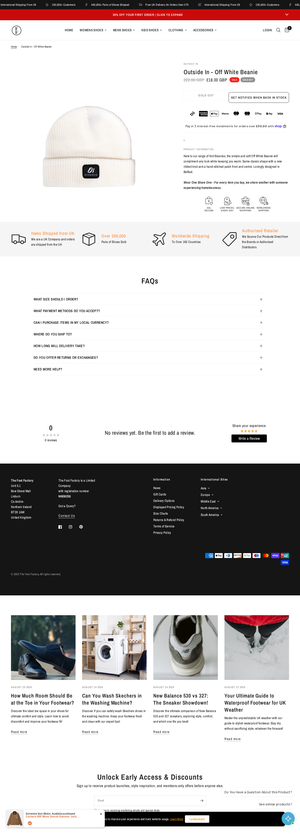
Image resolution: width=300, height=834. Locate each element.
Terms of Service (163, 526)
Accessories (203, 30)
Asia (203, 488)
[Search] (278, 30)
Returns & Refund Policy (168, 519)
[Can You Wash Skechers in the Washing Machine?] (114, 647)
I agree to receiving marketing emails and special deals (129, 810)
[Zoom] (161, 71)
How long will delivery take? (59, 345)
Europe (205, 494)
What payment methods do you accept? (67, 310)
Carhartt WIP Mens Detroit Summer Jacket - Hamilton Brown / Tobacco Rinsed (53, 816)
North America (210, 508)
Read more (19, 732)
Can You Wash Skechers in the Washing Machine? (112, 699)
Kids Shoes (149, 30)
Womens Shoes (91, 30)
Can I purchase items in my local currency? (71, 322)
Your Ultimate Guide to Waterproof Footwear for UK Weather (255, 702)
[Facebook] (63, 527)
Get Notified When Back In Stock (259, 97)
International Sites (214, 479)
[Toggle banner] (286, 14)
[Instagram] (73, 527)
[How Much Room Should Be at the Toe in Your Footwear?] (43, 647)
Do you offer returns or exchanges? (66, 357)
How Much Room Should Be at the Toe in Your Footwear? (42, 699)
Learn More (176, 819)
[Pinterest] (84, 527)
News (156, 488)
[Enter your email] (201, 800)
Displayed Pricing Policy (168, 507)
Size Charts (160, 513)
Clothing (175, 30)
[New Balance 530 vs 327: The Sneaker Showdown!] (185, 647)
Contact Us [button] (66, 515)
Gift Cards (159, 494)
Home (69, 30)
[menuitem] (68, 30)
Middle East (208, 501)
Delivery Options (163, 500)
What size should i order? (56, 299)
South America (210, 514)
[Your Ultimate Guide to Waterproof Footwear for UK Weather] (256, 647)
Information (161, 479)
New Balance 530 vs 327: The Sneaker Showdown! (180, 699)
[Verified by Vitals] (30, 823)
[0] (286, 30)
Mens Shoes (122, 30)
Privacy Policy (162, 532)
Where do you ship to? (53, 334)
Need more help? (48, 369)
